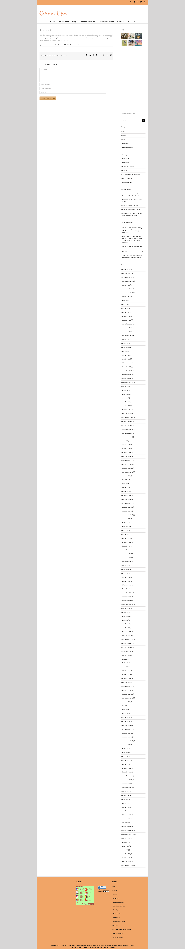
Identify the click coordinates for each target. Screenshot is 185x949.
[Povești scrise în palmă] (124, 42)
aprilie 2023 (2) (127, 308)
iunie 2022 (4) (126, 347)
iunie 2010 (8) (126, 846)
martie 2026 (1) (127, 269)
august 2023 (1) (127, 296)
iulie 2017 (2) (126, 522)
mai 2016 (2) (126, 573)
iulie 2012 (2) (126, 748)
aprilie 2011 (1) (126, 807)
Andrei (124, 255)
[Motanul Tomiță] (131, 36)
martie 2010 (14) (127, 857)
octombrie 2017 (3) (128, 511)
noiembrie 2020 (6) (128, 421)
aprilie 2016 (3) (127, 577)
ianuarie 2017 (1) (127, 546)
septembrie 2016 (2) (128, 561)
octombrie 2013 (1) (128, 694)
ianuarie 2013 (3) (127, 725)
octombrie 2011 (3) (128, 784)
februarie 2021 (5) (128, 409)
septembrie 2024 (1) (128, 281)
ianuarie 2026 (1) (127, 273)
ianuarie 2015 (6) (127, 635)
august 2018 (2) (127, 476)
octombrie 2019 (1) (128, 437)
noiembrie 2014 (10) (128, 643)
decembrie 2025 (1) (128, 277)
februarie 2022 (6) (128, 363)
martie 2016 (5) (127, 581)
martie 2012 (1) (127, 764)
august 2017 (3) (127, 519)
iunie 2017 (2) (126, 526)
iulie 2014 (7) (126, 659)
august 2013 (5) (127, 702)
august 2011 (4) (126, 791)
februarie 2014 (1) (127, 678)
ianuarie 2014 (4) (127, 682)
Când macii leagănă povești (130, 205)
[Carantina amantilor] (131, 42)
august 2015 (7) (127, 608)
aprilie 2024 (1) (127, 285)
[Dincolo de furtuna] (138, 42)
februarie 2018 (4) (127, 495)
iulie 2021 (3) (126, 390)
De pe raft (125, 143)
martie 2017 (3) (127, 538)
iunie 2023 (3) (126, 300)
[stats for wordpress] (102, 886)
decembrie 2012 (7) (128, 729)
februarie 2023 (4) (128, 316)
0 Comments (80, 45)
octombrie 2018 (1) (128, 468)
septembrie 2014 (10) (128, 651)
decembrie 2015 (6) (128, 593)
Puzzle (124, 170)
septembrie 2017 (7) (128, 515)
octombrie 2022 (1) (128, 332)
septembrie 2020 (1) (128, 429)
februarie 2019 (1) (127, 452)
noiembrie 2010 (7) (128, 826)
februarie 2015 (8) (128, 632)
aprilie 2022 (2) (127, 355)
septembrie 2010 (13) (129, 834)
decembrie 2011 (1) (128, 776)
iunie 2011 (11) (126, 799)
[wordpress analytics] (106, 891)
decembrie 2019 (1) (128, 433)
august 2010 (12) (127, 838)
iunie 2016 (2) (126, 569)
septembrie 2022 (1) (128, 335)
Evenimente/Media (128, 151)
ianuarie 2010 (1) (127, 861)
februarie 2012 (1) (127, 768)
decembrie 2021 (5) (128, 371)
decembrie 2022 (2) (128, 324)
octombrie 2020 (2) (128, 425)
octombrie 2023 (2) (128, 289)
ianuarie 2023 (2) (127, 320)
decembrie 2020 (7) (128, 417)
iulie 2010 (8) (126, 842)
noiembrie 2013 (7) (128, 690)
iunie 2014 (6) (126, 663)
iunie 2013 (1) (126, 709)
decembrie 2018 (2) (128, 460)
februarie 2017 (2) (128, 542)
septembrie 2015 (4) (128, 604)
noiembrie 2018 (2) (128, 464)
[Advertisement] (133, 79)
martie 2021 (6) (127, 406)
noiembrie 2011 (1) (128, 780)
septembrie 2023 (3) (128, 293)
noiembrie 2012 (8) (128, 733)
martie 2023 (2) (127, 312)
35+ (123, 131)
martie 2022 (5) (127, 359)
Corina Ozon (45, 45)
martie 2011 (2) (127, 811)
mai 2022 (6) (126, 351)
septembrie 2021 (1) (128, 382)
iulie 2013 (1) (126, 706)
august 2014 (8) (127, 655)
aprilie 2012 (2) (127, 760)
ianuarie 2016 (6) (127, 589)
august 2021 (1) (127, 386)
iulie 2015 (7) (126, 612)
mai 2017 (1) (126, 530)
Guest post (125, 155)
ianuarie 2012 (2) (127, 772)
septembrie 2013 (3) (128, 698)
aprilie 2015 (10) (127, 624)
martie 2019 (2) (127, 448)
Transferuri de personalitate (131, 174)
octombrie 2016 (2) (128, 558)
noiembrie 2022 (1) (128, 328)
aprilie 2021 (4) (127, 402)
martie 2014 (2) (127, 674)
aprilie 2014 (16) (127, 670)
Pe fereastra (71, 45)
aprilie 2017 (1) (127, 534)
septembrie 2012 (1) (128, 741)
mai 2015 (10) (126, 620)
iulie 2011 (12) (126, 795)
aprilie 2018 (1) (127, 487)
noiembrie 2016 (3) (128, 554)
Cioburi (65, 45)
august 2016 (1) (127, 565)
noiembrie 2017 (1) (128, 507)
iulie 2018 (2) (126, 480)
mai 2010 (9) (126, 850)
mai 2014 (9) (126, 667)
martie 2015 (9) (127, 628)
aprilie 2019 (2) (127, 444)
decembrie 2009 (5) (128, 865)
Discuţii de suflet (127, 147)
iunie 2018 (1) (126, 483)
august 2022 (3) (127, 339)
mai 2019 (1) (126, 441)
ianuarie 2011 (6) (127, 819)
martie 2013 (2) (127, 721)
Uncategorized (127, 178)
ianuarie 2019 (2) (127, 456)
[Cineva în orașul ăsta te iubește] (138, 36)
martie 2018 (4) (127, 491)
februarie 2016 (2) (128, 585)
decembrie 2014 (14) (128, 639)
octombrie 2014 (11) (128, 647)
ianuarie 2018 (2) (127, 499)
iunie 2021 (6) (126, 394)
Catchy (124, 135)
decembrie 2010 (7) (128, 822)
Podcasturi (125, 162)
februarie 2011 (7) (127, 815)
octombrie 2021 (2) (128, 378)
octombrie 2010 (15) (128, 830)
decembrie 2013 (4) (128, 686)
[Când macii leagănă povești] (124, 36)
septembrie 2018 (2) (128, 472)
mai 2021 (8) (126, 398)
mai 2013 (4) (126, 713)
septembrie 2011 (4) (128, 787)
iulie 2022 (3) (126, 343)
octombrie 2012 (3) (128, 737)
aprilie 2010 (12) (127, 854)
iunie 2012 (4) (126, 752)
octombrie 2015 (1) (128, 600)
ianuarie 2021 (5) (127, 413)
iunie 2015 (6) (126, 616)
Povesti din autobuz (128, 166)
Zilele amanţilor (127, 182)
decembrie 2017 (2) (128, 503)
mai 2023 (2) (126, 304)
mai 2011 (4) (125, 803)
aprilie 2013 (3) (127, 717)
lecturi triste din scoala (136, 252)
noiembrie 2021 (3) (128, 374)
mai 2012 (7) (126, 756)
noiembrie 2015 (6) (128, 596)
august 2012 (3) (127, 745)
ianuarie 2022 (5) (127, 367)
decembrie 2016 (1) (128, 550)
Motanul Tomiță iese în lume (131, 209)
